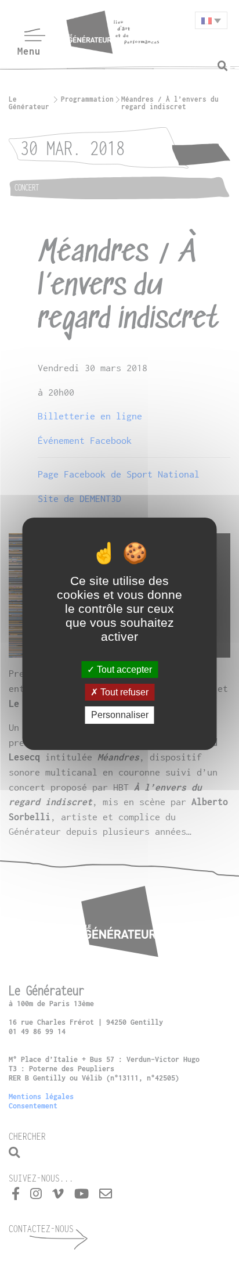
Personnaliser (120, 715)
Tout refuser (123, 692)
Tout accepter (123, 669)
